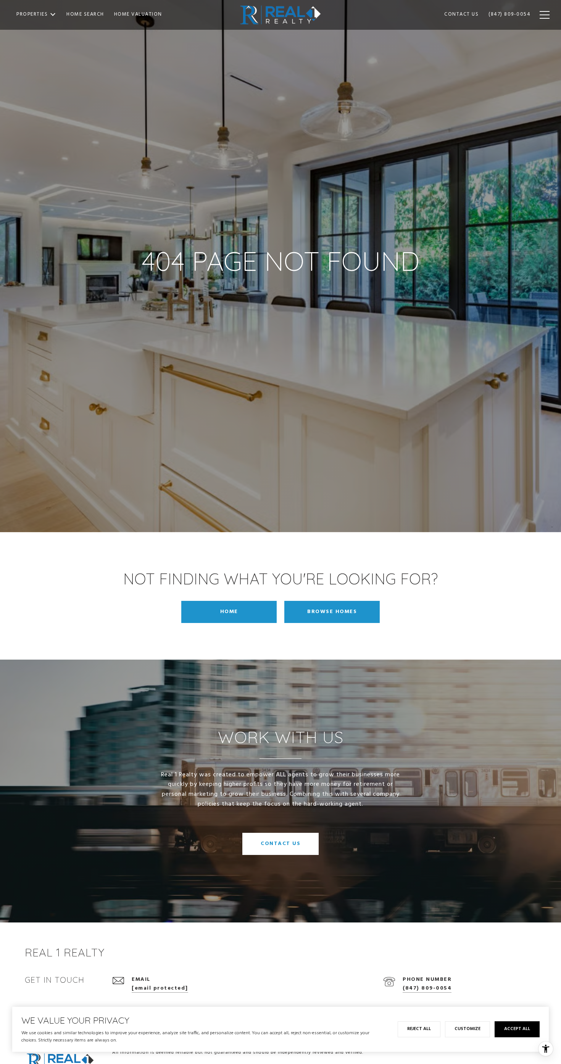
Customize (467, 1029)
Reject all (419, 1029)
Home (229, 611)
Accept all (517, 1029)
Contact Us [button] (280, 843)
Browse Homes (332, 611)
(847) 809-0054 (427, 988)
